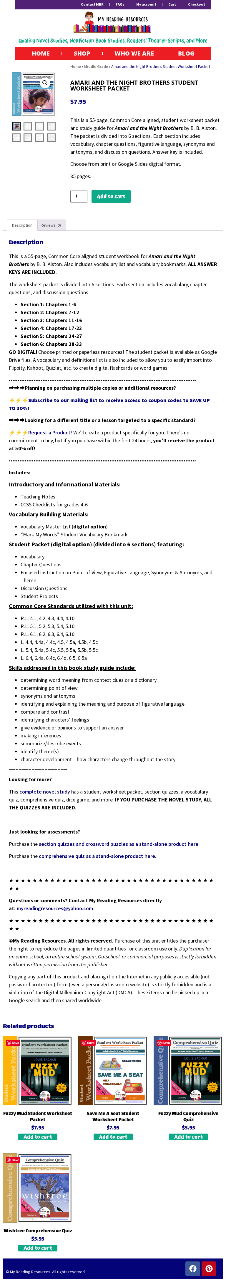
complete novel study (44, 791)
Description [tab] (22, 225)
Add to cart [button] (38, 1137)
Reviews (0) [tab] (51, 225)
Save (15, 1042)
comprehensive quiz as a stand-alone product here (97, 856)
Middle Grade (96, 66)
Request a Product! (50, 432)
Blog (186, 53)
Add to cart (111, 196)
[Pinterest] (209, 1268)
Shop (82, 53)
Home (41, 53)
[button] (45, 83)
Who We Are (134, 53)
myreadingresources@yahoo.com (55, 908)
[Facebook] (192, 1268)
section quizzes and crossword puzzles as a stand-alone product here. (119, 844)
